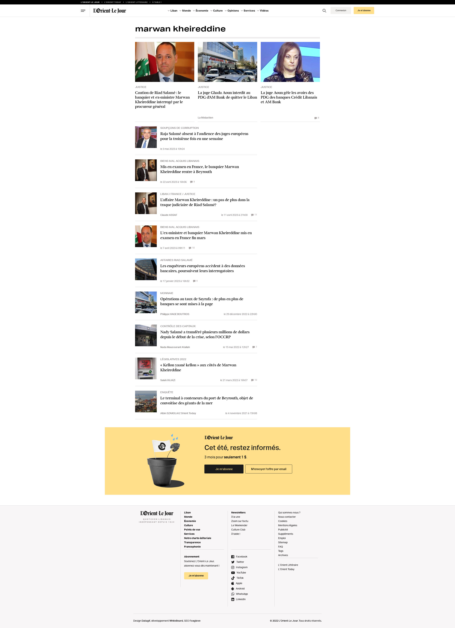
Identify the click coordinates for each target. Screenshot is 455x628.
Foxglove (195, 620)
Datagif (146, 620)
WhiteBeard (176, 620)
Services (189, 533)
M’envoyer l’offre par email (268, 469)
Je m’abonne (224, 469)
